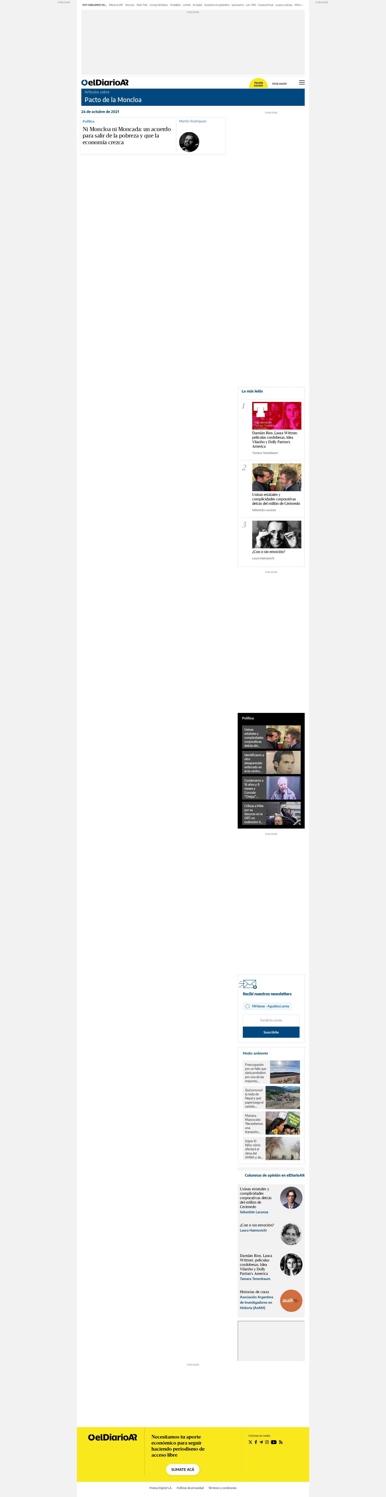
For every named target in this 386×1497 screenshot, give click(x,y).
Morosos (129, 5)
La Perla (187, 5)
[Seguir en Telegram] (261, 1442)
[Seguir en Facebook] (256, 1442)
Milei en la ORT (116, 5)
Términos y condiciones (222, 1488)
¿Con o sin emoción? (268, 551)
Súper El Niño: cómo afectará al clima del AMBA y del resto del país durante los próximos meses (254, 1149)
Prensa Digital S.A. (160, 1488)
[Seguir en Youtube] (274, 1442)
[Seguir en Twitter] (250, 1442)
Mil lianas (299, 5)
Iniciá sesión (279, 83)
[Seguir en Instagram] (267, 1442)
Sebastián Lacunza (264, 510)
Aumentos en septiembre (216, 5)
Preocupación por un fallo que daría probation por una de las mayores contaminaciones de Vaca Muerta (256, 1073)
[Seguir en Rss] (281, 1442)
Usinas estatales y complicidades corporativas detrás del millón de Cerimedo (276, 499)
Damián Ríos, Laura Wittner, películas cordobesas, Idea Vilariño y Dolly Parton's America (275, 439)
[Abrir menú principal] (302, 82)
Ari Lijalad (197, 5)
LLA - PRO (251, 5)
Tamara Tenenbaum (265, 453)
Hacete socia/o (258, 84)
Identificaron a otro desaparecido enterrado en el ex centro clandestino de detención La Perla (254, 763)
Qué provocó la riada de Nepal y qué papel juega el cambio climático (254, 1098)
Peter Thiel (142, 5)
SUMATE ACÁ (182, 1469)
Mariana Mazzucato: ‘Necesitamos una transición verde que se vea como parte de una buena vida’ (254, 1124)
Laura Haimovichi (263, 558)
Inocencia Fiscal (265, 5)
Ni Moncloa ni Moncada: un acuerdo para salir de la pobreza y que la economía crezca (127, 136)
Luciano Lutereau (283, 5)
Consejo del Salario (158, 5)
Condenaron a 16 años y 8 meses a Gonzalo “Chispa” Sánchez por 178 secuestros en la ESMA (254, 789)
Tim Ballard (175, 5)
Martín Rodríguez (192, 121)
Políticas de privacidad (190, 1488)
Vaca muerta (238, 5)
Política (88, 121)
